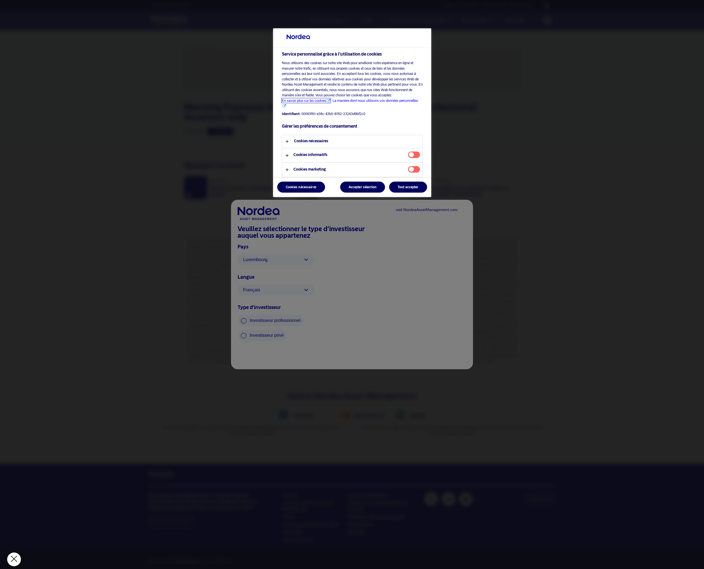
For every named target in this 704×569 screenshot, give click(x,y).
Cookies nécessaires (301, 187)
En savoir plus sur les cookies (304, 101)
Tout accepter (408, 187)
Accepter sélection (362, 187)
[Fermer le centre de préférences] (14, 559)
